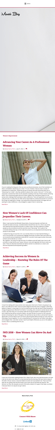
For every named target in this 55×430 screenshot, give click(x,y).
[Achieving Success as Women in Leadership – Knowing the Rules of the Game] (26, 286)
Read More (5, 204)
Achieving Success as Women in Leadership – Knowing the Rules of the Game (25, 260)
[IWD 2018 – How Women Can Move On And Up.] (26, 358)
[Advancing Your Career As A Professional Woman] (26, 168)
